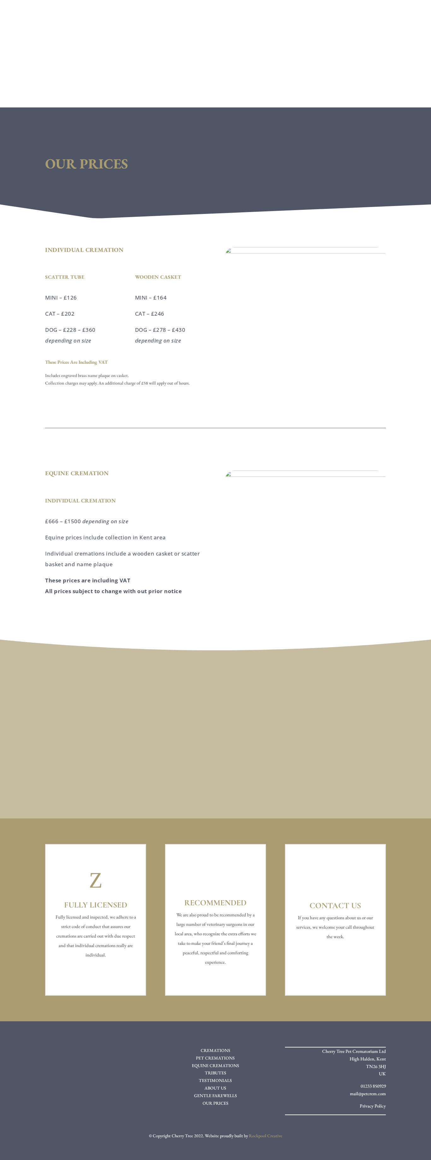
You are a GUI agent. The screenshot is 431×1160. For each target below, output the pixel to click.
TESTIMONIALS (215, 1080)
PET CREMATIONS (215, 1058)
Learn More (72, 770)
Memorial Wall (263, 61)
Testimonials (213, 61)
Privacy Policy (373, 1106)
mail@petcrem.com (368, 1093)
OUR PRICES (215, 1103)
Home (55, 61)
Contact (234, 85)
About (79, 61)
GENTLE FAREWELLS (215, 1095)
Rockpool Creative (265, 1136)
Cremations (120, 61)
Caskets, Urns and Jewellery (334, 61)
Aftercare (198, 85)
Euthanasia (169, 61)
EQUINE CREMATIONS (215, 1065)
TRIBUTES (215, 1073)
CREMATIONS (215, 1050)
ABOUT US (215, 1088)
